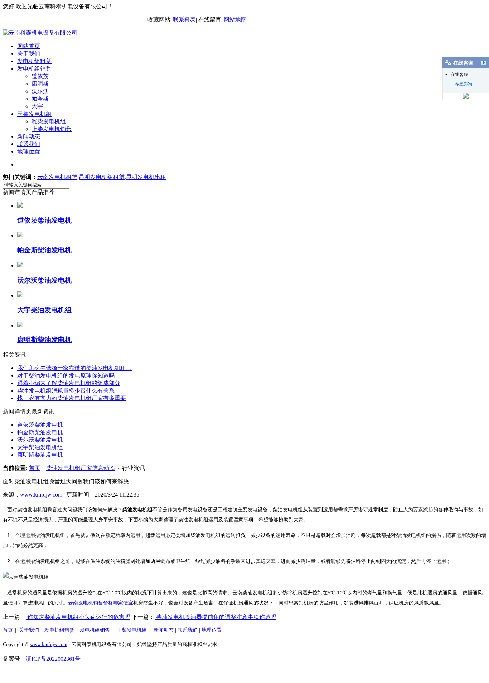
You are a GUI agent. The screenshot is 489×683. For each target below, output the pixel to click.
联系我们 (28, 144)
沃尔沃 (40, 91)
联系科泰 (184, 19)
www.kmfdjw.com (41, 495)
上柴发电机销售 (52, 129)
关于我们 (28, 54)
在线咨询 (463, 84)
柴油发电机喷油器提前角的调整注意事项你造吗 (215, 617)
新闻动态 (28, 136)
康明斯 (40, 84)
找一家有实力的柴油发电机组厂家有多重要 (71, 398)
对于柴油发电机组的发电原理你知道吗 (66, 376)
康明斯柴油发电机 (40, 455)
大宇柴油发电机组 (40, 447)
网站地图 (235, 19)
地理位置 (28, 151)
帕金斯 (40, 99)
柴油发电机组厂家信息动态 (80, 468)
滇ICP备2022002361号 (53, 659)
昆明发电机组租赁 (102, 177)
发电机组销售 (34, 69)
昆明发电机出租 (146, 177)
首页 (34, 468)
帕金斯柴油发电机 (40, 432)
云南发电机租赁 (57, 177)
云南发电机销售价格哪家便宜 (100, 603)
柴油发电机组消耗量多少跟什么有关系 (66, 391)
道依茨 (40, 76)
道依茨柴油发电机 (40, 425)
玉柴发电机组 (34, 114)
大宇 (37, 106)
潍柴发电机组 (49, 121)
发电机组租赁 (34, 61)
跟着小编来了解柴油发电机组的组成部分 (68, 383)
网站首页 (28, 46)
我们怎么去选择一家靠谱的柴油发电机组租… (74, 368)
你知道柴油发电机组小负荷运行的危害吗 (78, 617)
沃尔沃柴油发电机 (40, 440)
